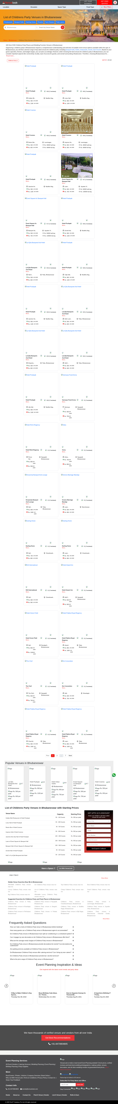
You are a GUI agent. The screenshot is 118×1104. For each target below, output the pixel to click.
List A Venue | (57, 1095)
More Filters (107, 7)
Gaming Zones (31, 22)
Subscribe (80, 1084)
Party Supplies (23, 1066)
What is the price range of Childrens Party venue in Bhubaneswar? (31, 959)
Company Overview (33, 1075)
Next (70, 755)
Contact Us (51, 1078)
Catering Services (24, 1064)
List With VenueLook (65, 868)
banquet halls (70, 50)
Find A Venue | (39, 1095)
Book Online (45, 1075)
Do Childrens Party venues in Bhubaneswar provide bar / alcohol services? (34, 956)
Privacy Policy (42, 1078)
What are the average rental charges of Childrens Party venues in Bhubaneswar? (36, 940)
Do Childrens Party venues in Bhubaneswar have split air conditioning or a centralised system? (41, 934)
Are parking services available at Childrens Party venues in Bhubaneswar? (34, 949)
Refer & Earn (74, 1095)
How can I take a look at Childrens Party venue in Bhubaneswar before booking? (36, 927)
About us (16, 1095)
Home (8, 1095)
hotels (77, 50)
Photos (17, 1075)
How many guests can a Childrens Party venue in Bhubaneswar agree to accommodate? (39, 930)
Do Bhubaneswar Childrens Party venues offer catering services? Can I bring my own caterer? (40, 952)
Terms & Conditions (30, 1078)
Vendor (46, 1095)
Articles (23, 1075)
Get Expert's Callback (99, 848)
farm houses (97, 50)
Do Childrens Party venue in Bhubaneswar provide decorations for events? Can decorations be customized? (41, 944)
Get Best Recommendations (57, 1038)
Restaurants (8, 22)
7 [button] (65, 755)
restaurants (83, 50)
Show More (104, 878)
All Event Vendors (12, 1064)
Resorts (40, 22)
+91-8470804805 (59, 1044)
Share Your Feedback (13, 1080)
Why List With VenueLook (14, 1078)
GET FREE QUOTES (104, 2)
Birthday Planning (12, 1066)
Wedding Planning (37, 1064)
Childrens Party (12, 60)
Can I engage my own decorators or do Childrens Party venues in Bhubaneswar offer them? (40, 937)
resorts (90, 50)
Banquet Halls (19, 22)
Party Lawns (60, 22)
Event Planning (50, 1064)
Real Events (10, 1075)
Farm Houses (49, 22)
